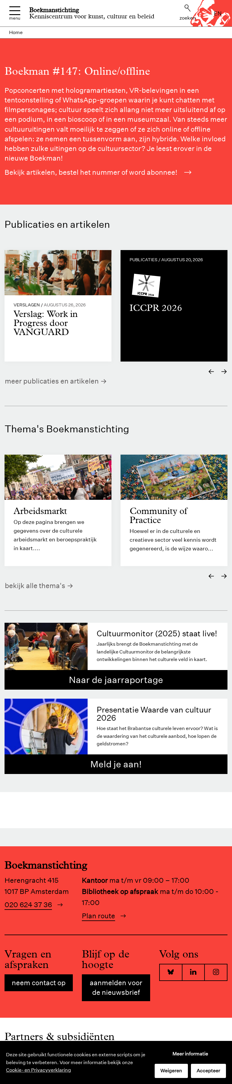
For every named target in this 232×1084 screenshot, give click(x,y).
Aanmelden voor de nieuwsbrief (116, 987)
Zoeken (187, 18)
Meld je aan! (116, 764)
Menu (14, 17)
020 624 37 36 (28, 905)
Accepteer (208, 1070)
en (218, 13)
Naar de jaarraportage (116, 679)
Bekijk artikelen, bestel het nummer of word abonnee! (91, 172)
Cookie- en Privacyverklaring (38, 1070)
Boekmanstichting (54, 10)
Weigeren (171, 1070)
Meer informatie (190, 1054)
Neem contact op (39, 983)
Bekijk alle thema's (35, 585)
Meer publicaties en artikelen (52, 381)
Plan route (98, 916)
